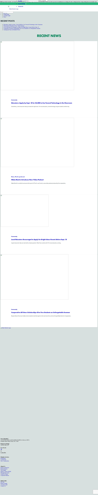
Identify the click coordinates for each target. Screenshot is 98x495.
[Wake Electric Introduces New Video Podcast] (37, 166)
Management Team (5, 472)
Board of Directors (5, 467)
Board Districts (4, 469)
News (4, 17)
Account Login (6, 15)
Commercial (3, 459)
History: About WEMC (6, 471)
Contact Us (3, 486)
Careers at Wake (4, 474)
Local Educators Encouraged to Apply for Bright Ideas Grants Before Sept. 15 (39, 239)
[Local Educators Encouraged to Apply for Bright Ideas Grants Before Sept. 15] (24, 226)
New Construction (5, 461)
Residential (3, 458)
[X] (1, 449)
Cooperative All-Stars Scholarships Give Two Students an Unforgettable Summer (40, 312)
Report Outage (21, 3)
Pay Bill (20, 1)
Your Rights (3, 470)
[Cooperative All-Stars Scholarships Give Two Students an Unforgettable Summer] (34, 299)
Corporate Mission (5, 475)
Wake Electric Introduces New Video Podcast (27, 180)
